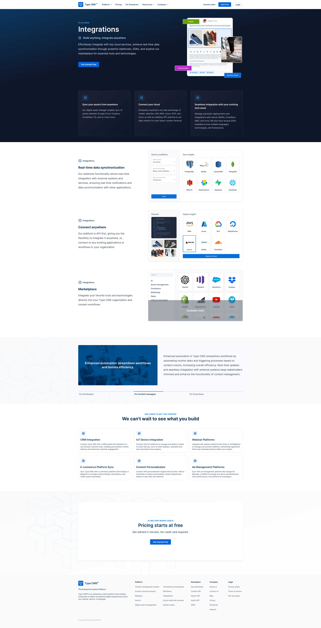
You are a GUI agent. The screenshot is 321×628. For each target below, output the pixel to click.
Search (138, 600)
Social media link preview (173, 600)
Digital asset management (145, 605)
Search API (195, 596)
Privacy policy (234, 587)
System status (169, 605)
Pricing (118, 4)
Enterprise (214, 605)
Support (213, 609)
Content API (196, 591)
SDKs (193, 605)
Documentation (197, 587)
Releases (138, 596)
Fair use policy (234, 596)
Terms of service (235, 591)
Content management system (147, 587)
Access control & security (145, 591)
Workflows (167, 591)
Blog (211, 596)
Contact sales (209, 4)
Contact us (214, 591)
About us (213, 587)
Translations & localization (173, 587)
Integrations (168, 596)
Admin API (195, 600)
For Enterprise (132, 4)
